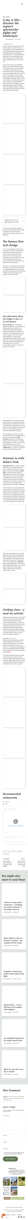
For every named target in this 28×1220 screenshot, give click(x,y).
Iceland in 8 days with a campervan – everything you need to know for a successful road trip (13, 906)
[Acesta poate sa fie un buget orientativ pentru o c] (6, 1181)
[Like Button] (4, 846)
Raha (6, 803)
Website (6, 1148)
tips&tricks (19, 851)
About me (13, 1214)
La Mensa (7, 801)
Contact (19, 1214)
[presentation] (14, 891)
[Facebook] (18, 1217)
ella (9, 851)
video (10, 632)
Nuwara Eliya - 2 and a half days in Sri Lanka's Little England (7, 862)
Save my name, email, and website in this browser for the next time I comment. (14, 1153)
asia (5, 851)
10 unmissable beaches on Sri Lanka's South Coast (21, 862)
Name (5, 1135)
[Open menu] (22, 4)
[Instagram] (21, 1217)
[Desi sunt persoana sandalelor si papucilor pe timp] (21, 1181)
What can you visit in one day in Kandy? (13, 1070)
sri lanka (13, 851)
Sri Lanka (6, 17)
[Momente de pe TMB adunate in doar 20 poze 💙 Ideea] (6, 1191)
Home (8, 1214)
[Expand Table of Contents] (22, 221)
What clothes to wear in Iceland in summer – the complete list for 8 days (13, 940)
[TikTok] (24, 1217)
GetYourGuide (12, 638)
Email (5, 1142)
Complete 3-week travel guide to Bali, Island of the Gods (14, 973)
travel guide (6, 854)
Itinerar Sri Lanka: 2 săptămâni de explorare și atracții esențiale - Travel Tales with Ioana (13, 1098)
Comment (6, 1115)
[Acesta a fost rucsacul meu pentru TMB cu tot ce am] (14, 1181)
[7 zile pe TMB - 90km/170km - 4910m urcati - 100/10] (14, 1191)
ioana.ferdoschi (8, 912)
